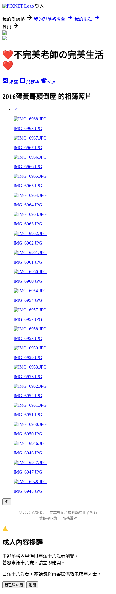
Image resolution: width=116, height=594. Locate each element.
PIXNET (38, 512)
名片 (51, 82)
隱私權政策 (48, 518)
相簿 (14, 82)
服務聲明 (70, 518)
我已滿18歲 (14, 585)
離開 (32, 585)
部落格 (33, 82)
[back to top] (6, 501)
